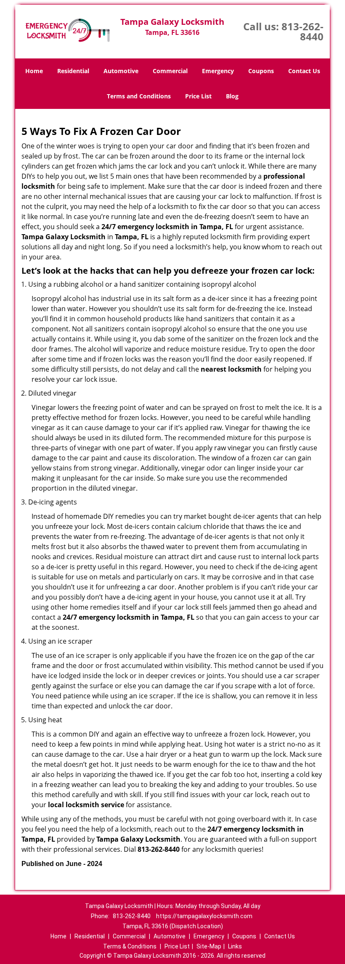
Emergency (218, 71)
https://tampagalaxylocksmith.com (204, 916)
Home (34, 71)
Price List (198, 96)
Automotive (121, 71)
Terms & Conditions (130, 946)
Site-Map (208, 946)
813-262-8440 (302, 31)
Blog (232, 96)
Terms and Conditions (139, 96)
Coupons (261, 71)
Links (235, 946)
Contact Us (304, 71)
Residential (73, 71)
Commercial (170, 71)
